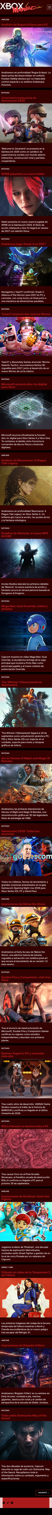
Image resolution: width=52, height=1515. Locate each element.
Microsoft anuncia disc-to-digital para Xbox (24, 386)
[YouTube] (12, 1503)
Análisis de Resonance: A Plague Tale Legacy (23, 462)
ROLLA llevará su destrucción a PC (25, 1126)
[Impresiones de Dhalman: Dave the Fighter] (26, 1221)
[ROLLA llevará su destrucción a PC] (26, 1148)
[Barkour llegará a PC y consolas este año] (26, 1078)
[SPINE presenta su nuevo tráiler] (26, 196)
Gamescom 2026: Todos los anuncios (20, 832)
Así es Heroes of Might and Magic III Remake (25, 760)
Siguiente (42, 1492)
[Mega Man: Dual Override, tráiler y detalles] (26, 631)
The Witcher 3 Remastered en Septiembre (21, 683)
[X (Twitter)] (4, 1503)
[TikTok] (8, 1503)
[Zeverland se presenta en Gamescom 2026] (26, 123)
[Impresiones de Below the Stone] (26, 926)
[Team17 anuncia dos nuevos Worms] (26, 336)
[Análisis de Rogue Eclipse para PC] (26, 47)
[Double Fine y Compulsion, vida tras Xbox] (26, 1002)
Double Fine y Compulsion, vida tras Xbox (26, 979)
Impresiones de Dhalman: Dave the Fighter (25, 1198)
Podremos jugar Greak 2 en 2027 (23, 244)
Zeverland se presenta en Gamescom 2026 (18, 99)
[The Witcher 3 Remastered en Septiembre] (26, 707)
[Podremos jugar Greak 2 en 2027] (26, 266)
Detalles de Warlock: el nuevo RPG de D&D (24, 535)
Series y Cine (7, 1267)
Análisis (5, 19)
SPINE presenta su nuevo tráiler (23, 174)
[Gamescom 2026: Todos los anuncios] (26, 856)
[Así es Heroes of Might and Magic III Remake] (26, 783)
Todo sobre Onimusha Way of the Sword (24, 1417)
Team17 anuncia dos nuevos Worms (26, 314)
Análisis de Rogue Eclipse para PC (24, 24)
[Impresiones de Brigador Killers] (26, 1368)
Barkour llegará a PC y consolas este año (22, 1055)
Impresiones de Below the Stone (23, 904)
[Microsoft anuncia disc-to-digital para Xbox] (26, 409)
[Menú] (49, 7)
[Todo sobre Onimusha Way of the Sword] (26, 1440)
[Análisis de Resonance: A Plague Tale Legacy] (26, 485)
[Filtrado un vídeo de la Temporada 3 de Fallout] (26, 1297)
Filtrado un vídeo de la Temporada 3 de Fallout (25, 1274)
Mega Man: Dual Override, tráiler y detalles (24, 607)
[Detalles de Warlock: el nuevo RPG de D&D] (26, 558)
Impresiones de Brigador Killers (23, 1345)
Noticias (5, 93)
